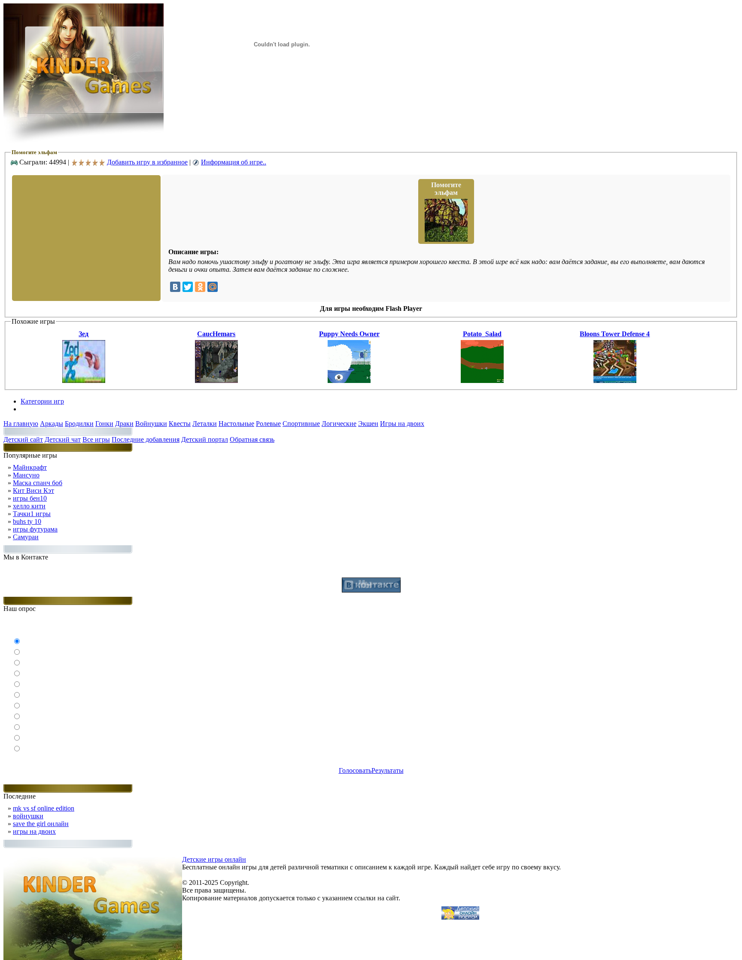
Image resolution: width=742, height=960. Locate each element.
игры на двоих (34, 831)
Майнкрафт (30, 467)
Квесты (180, 423)
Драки (124, 423)
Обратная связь (252, 439)
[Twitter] (187, 287)
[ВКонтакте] (175, 287)
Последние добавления (145, 439)
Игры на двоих (402, 423)
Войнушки (151, 423)
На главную (20, 423)
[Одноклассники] (200, 287)
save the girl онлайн (41, 823)
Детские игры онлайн (214, 859)
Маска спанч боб (37, 482)
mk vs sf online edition (43, 808)
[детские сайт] (460, 917)
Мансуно (26, 475)
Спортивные (301, 423)
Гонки (104, 423)
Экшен (368, 423)
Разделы (33, 409)
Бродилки (79, 423)
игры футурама (35, 529)
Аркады (51, 423)
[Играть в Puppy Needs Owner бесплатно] (349, 380)
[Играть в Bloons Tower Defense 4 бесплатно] (614, 380)
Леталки (204, 423)
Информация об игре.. (233, 162)
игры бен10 (30, 498)
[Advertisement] (85, 237)
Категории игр (42, 401)
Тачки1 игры (32, 513)
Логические (339, 423)
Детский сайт (23, 439)
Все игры (96, 439)
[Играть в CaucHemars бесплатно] (216, 380)
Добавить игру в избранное (147, 162)
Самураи (26, 537)
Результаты (387, 770)
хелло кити (29, 506)
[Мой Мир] (212, 287)
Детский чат (63, 439)
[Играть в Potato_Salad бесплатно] (482, 380)
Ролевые (268, 423)
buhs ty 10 (27, 521)
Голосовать (355, 770)
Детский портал (204, 439)
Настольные (236, 423)
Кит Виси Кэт (33, 490)
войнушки (28, 816)
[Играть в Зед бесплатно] (83, 380)
